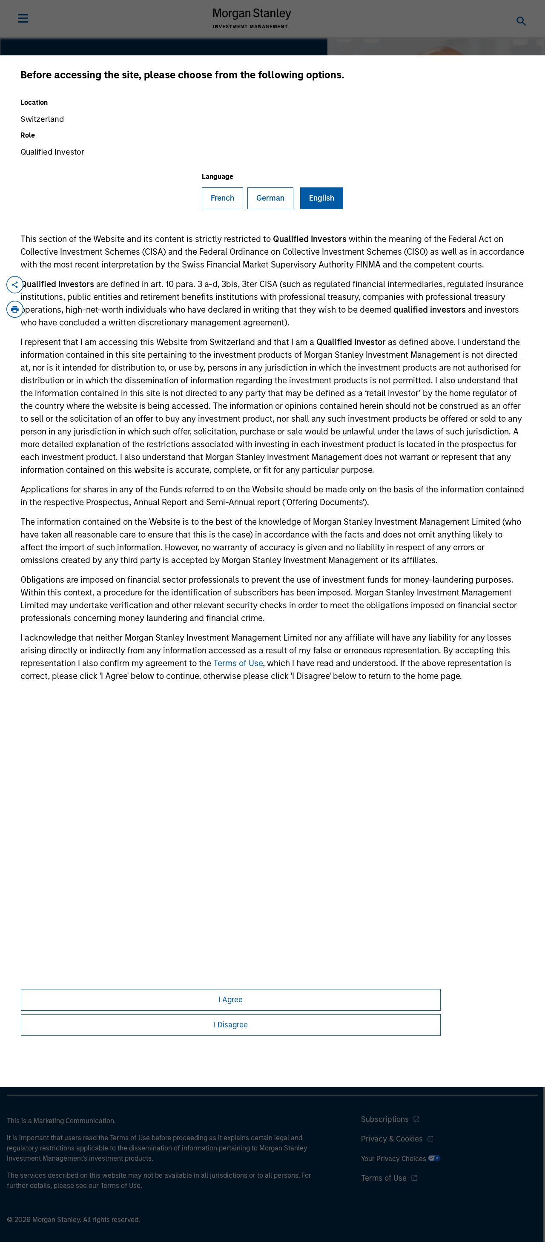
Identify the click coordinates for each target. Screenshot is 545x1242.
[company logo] (252, 18)
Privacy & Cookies (392, 1139)
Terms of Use (238, 663)
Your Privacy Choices (394, 1159)
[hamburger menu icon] (23, 18)
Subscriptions (385, 1119)
